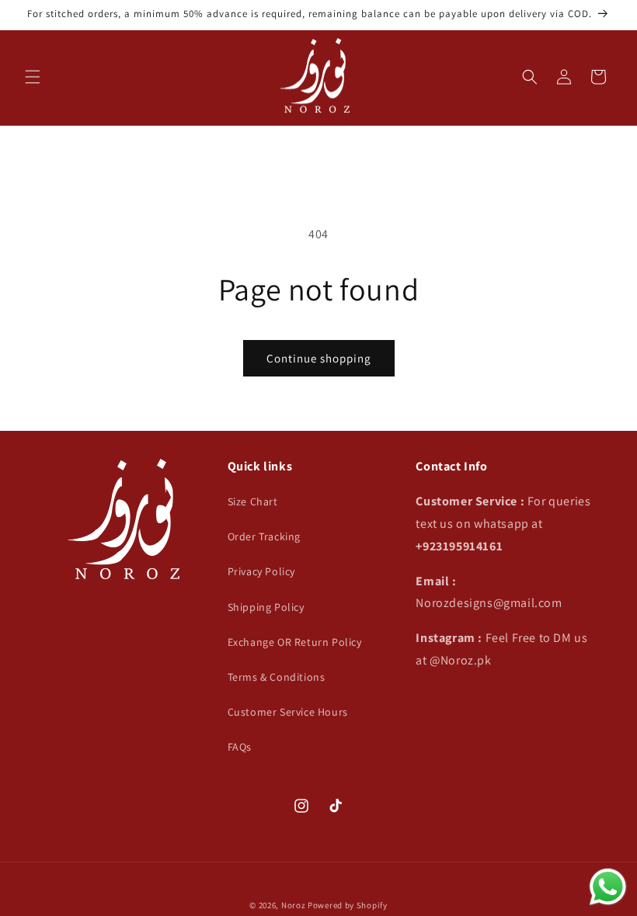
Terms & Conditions (276, 677)
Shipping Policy (266, 607)
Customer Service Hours (288, 712)
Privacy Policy (261, 571)
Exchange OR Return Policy (295, 642)
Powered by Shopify (348, 905)
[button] (33, 77)
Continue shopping (318, 358)
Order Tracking (264, 536)
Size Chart (253, 501)
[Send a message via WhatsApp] (608, 887)
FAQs (240, 747)
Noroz (293, 905)
